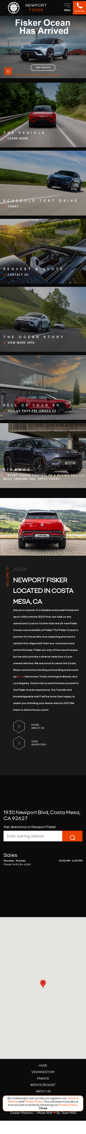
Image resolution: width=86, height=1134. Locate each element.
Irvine (20, 676)
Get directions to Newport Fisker (30, 827)
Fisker (36, 7)
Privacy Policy (33, 1101)
